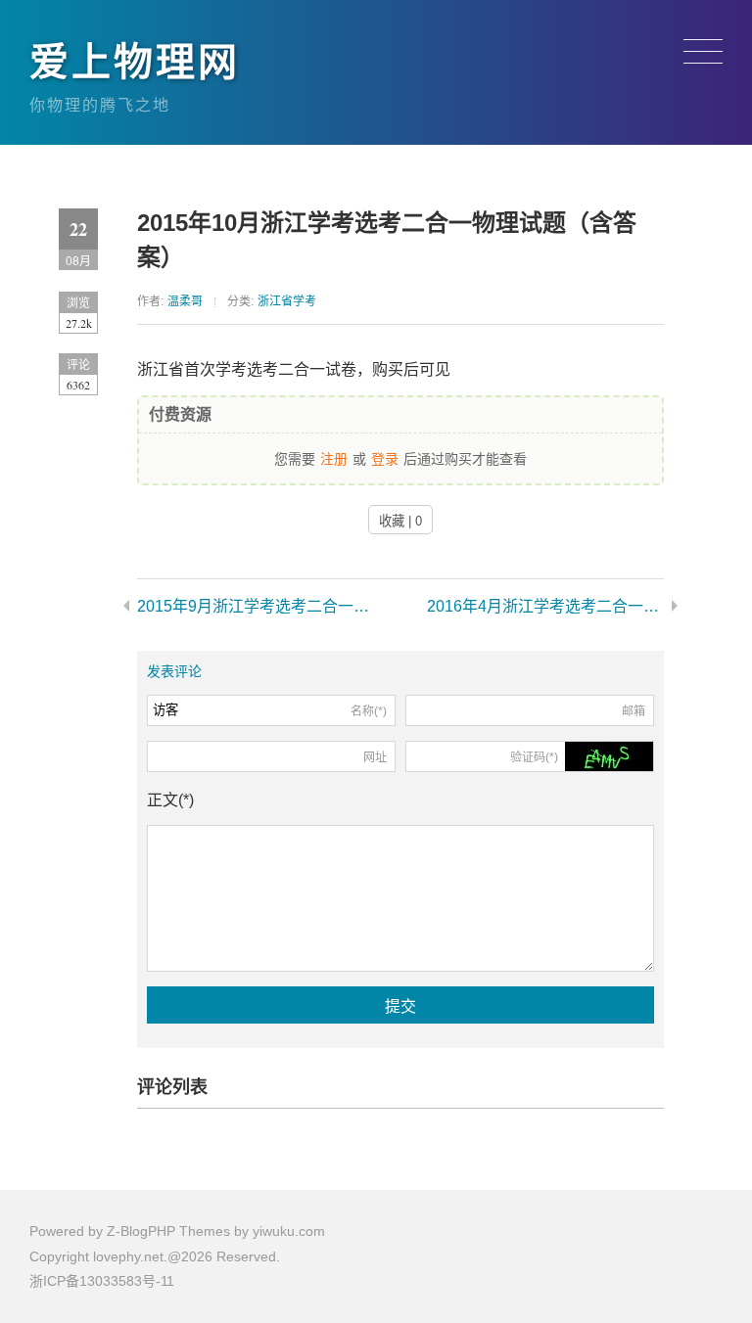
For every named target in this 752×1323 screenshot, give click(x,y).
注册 (334, 458)
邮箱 (633, 711)
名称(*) (369, 711)
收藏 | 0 (400, 521)
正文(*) (170, 800)
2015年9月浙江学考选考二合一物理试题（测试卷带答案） (255, 606)
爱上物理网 (134, 61)
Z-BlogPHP (141, 1231)
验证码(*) (534, 757)
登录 (385, 458)
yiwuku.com (289, 1231)
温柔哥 (185, 301)
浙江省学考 (287, 301)
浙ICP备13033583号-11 (101, 1281)
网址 (375, 757)
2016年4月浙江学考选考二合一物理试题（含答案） (545, 606)
